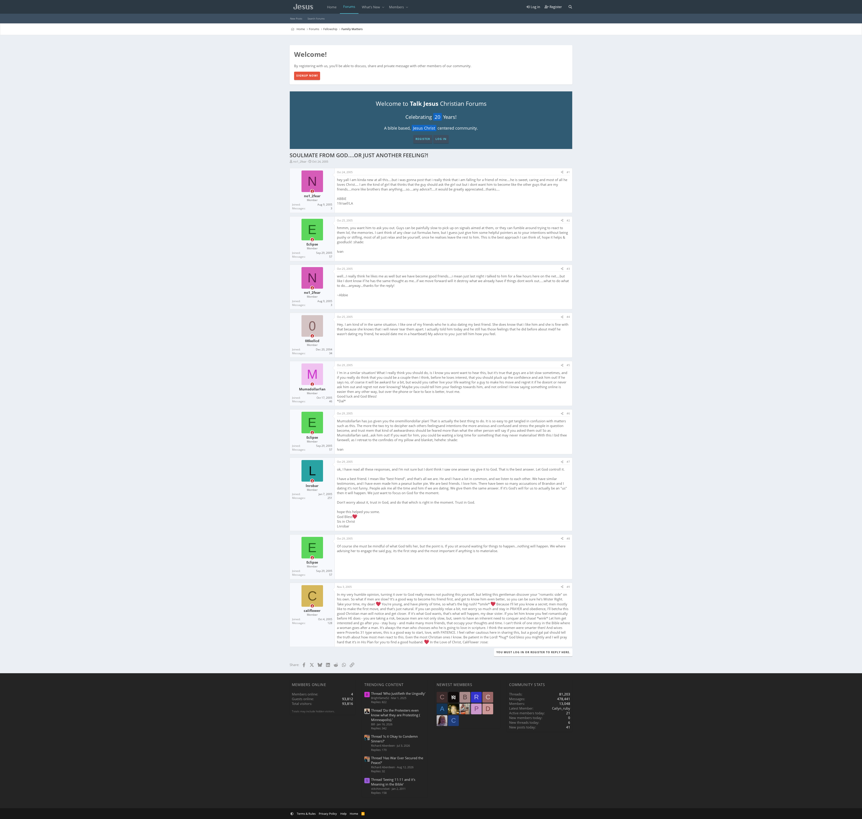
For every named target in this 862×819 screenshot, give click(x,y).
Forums (349, 6)
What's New (371, 7)
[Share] (562, 172)
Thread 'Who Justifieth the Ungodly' (398, 693)
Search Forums (316, 18)
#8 (568, 538)
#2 (568, 220)
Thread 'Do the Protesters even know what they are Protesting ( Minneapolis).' (395, 715)
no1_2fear (299, 161)
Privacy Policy (328, 814)
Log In (440, 139)
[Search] (570, 6)
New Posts (296, 18)
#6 (568, 413)
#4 (568, 317)
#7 (568, 462)
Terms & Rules (306, 814)
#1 (568, 172)
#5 (568, 365)
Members (396, 7)
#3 (568, 269)
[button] (383, 7)
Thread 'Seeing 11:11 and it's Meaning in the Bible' (393, 781)
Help (343, 814)
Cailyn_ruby (561, 708)
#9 (568, 587)
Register (423, 139)
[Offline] (312, 191)
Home (331, 7)
